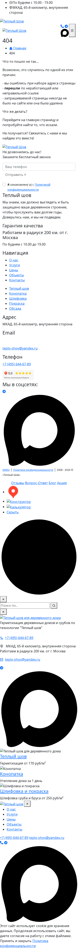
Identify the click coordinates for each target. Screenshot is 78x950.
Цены (13, 270)
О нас (13, 260)
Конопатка (18, 293)
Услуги (14, 265)
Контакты (17, 280)
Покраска (17, 303)
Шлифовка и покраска (24, 791)
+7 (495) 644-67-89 (16, 364)
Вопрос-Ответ (36, 483)
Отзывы (17, 483)
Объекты (16, 275)
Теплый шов (19, 288)
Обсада (15, 308)
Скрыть (13, 512)
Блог (52, 483)
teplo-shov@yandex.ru (20, 348)
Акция (62, 483)
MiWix (6, 470)
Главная (19, 48)
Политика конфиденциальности (33, 470)
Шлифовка (18, 298)
